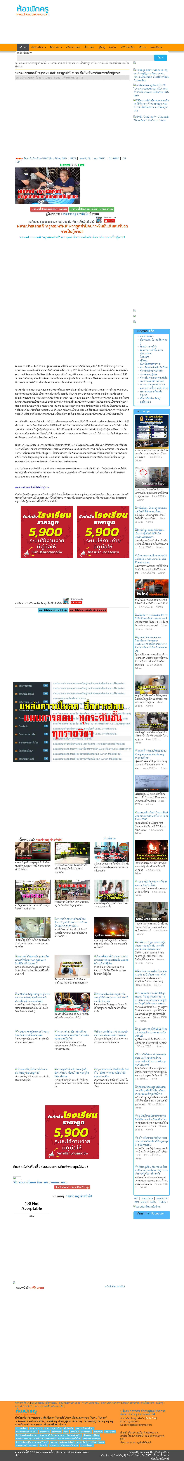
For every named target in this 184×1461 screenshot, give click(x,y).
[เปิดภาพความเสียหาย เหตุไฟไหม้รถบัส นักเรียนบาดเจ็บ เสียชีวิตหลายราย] (152, 559)
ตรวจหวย (33, 1445)
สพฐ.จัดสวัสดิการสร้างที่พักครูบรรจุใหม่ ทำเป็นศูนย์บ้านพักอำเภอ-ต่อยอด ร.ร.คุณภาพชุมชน (151, 699)
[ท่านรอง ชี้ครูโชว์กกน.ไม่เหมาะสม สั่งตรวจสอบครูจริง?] (33, 1071)
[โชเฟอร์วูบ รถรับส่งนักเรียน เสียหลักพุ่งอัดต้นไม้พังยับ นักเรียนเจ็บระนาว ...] (152, 533)
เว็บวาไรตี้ (157, 1455)
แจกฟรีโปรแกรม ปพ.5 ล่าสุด (53, 610)
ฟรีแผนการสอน (73, 47)
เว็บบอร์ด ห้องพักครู (150, 398)
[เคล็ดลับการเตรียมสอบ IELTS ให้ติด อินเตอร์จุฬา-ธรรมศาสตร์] (152, 617)
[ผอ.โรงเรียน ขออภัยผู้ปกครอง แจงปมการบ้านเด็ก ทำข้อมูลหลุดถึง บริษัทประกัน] (152, 1141)
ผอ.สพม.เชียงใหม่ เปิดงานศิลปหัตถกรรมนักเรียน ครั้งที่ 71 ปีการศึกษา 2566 (150, 826)
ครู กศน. (113, 47)
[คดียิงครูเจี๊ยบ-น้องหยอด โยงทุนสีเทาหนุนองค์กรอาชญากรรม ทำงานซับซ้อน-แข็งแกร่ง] (152, 1170)
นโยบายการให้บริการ (69, 1445)
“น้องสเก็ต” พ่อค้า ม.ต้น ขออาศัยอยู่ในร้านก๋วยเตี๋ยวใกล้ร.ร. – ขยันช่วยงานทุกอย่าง (32, 943)
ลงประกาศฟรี (42, 1406)
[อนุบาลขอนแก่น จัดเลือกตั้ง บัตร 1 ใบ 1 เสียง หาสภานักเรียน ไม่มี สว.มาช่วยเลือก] (111, 1073)
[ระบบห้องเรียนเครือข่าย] (151, 1207)
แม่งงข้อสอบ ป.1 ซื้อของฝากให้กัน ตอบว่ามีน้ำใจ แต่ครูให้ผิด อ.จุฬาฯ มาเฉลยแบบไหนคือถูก (150, 797)
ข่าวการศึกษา (22, 1403)
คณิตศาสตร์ (56, 1432)
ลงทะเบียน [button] (155, 47)
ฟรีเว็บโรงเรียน (127, 47)
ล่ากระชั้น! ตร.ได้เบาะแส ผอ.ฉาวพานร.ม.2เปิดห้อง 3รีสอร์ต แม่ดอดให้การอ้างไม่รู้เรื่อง (110, 970)
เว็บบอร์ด (43, 1445)
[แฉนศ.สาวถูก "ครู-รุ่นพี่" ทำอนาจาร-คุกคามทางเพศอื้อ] (111, 891)
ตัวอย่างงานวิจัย (148, 346)
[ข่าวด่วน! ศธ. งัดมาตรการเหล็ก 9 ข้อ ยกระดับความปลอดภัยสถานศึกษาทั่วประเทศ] (152, 432)
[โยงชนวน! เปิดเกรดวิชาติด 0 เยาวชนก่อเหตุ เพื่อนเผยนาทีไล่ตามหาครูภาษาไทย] (152, 477)
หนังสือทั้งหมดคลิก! (115, 1286)
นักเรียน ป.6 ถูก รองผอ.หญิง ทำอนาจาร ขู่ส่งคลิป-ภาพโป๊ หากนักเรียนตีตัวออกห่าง (149, 956)
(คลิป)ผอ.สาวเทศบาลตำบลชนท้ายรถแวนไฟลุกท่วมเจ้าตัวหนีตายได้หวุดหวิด (151, 866)
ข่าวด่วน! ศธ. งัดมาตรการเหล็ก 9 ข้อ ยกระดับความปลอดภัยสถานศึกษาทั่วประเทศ (152, 454)
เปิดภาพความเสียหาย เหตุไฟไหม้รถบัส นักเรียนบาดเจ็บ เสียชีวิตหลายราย (151, 569)
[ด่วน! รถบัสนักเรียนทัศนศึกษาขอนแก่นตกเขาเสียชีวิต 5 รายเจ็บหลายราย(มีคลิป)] (72, 1035)
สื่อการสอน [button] (55, 47)
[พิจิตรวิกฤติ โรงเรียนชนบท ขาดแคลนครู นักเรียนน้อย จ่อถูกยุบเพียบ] (72, 890)
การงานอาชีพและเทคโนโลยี (69, 1439)
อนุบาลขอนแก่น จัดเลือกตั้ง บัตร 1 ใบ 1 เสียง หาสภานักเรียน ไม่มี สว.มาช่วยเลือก (111, 1083)
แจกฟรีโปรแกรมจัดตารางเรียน (49, 209)
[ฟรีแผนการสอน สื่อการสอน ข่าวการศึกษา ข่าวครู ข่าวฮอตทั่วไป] (33, 11)
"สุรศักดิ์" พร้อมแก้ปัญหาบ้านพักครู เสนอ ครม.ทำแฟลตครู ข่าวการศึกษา (151, 764)
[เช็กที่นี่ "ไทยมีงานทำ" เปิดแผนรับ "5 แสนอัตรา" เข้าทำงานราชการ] (151, 118)
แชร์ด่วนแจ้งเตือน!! (67, 1442)
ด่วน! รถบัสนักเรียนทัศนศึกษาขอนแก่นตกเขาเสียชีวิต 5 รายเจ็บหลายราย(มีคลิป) (70, 1045)
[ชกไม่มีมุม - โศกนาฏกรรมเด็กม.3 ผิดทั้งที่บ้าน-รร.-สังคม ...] (152, 509)
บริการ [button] (141, 47)
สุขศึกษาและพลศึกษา (91, 1439)
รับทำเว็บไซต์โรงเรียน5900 (138, 1455)
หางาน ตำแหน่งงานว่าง (152, 384)
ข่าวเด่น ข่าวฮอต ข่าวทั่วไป (154, 377)
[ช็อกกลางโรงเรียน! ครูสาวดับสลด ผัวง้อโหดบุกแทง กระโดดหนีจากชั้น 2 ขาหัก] (111, 998)
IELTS (73, 158)
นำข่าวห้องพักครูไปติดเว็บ (132, 1418)
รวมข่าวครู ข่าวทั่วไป (36, 63)
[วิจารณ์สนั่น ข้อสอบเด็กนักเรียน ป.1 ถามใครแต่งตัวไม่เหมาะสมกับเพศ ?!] (72, 966)
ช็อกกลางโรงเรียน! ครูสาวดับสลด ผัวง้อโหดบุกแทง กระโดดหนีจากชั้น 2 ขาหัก (110, 1008)
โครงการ (144, 357)
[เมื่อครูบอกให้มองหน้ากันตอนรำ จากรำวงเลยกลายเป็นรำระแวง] (111, 1033)
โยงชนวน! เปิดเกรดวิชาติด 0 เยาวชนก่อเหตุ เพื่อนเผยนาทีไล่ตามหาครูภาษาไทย (151, 493)
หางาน (101, 1442)
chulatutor (147, 1198)
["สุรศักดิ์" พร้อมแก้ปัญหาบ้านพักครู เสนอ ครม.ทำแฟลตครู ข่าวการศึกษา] (152, 754)
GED (64, 158)
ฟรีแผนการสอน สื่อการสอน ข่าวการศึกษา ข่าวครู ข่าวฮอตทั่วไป (142, 1412)
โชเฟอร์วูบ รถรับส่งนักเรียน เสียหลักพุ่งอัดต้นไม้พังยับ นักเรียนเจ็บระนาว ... (151, 544)
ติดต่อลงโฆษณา (87, 1445)
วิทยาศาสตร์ (44, 1432)
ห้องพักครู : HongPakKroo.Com (154, 1452)
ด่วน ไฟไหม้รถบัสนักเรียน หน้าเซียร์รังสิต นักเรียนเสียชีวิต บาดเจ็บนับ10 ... (151, 603)
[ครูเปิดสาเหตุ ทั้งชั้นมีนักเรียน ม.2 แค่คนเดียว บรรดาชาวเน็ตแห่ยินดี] (152, 1032)
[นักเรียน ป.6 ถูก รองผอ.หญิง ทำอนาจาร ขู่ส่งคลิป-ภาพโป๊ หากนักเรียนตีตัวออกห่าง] (152, 946)
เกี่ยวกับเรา (54, 1445)
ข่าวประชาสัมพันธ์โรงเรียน (26, 1432)
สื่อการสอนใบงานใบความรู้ (27, 1435)
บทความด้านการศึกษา (152, 381)
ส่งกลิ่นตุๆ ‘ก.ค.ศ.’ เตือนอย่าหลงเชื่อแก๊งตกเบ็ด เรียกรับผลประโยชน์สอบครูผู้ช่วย (151, 736)
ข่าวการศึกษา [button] (38, 47)
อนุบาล (54, 1442)
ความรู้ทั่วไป (82, 1442)
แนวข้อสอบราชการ (150, 364)
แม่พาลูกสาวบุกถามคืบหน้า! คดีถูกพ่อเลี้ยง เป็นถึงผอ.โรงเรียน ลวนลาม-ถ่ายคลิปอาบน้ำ (111, 867)
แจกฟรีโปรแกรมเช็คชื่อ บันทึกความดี (92, 209)
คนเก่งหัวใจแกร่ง (41, 1442)
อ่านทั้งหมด (110, 838)
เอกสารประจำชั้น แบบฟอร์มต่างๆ (68, 1435)
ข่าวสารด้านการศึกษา (151, 370)
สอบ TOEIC (99, 158)
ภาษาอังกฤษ (86, 1432)
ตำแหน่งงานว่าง (36, 1428)
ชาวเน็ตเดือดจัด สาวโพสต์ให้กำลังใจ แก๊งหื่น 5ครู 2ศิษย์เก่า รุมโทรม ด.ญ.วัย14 (71, 869)
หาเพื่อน (92, 1442)
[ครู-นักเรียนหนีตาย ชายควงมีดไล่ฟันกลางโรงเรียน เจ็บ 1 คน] (152, 1117)
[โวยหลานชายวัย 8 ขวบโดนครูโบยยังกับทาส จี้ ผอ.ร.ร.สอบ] (33, 1033)
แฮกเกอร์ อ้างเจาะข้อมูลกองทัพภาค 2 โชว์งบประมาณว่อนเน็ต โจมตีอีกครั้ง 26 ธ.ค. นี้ (32, 970)
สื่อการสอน (89, 47)
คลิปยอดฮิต (68, 1428)
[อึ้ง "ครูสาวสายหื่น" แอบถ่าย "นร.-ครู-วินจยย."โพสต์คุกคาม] (33, 892)
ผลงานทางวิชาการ (111, 1403)
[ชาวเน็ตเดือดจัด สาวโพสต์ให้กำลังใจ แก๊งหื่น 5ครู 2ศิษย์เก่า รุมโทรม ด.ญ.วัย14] (72, 853)
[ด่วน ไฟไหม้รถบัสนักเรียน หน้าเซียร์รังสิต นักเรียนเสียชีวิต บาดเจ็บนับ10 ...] (152, 588)
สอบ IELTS (84, 158)
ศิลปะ (66, 1432)
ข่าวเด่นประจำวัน (24, 1406)
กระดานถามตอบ (90, 1403)
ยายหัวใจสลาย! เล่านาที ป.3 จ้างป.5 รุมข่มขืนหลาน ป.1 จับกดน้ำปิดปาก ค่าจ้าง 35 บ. (71, 933)
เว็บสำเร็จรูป (119, 1455)
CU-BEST (114, 158)
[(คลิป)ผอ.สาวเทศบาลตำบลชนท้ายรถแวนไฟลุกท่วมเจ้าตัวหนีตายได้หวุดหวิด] (152, 851)
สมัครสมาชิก (57, 1406)
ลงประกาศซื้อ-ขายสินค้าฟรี (154, 388)
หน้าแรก (23, 47)
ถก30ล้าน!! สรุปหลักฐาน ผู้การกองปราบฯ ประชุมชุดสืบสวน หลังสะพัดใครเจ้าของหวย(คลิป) (31, 1008)
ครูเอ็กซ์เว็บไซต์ (144, 1442)
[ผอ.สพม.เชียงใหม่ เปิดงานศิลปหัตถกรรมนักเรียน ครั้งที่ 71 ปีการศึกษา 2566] (152, 816)
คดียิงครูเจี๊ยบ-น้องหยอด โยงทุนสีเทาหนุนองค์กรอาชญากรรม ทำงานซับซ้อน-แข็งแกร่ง (151, 1180)
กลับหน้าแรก (106, 1455)
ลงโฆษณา (145, 402)
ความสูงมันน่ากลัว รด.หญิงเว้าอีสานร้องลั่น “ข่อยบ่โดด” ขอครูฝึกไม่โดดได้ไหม (72, 1083)
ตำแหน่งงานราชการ (69, 1403)
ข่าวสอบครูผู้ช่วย (149, 374)
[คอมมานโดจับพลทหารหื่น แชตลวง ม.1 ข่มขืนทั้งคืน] (152, 883)
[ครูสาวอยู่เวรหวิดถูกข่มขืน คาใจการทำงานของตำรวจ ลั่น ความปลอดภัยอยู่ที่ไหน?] (111, 928)
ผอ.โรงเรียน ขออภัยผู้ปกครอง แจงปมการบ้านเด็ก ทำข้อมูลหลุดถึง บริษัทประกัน (151, 1152)
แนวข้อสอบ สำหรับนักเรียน (154, 367)
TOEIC (162, 1201)
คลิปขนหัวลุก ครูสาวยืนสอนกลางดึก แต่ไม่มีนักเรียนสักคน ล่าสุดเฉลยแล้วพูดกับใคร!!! (151, 1101)
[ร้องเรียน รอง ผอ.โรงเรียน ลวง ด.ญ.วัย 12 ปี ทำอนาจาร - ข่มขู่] (152, 973)
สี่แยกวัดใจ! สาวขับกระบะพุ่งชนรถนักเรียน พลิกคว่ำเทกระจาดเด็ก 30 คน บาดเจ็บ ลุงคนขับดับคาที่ (151, 1072)
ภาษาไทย (75, 1432)
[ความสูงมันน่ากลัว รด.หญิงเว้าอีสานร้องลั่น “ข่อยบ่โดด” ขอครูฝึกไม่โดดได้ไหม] (72, 1073)
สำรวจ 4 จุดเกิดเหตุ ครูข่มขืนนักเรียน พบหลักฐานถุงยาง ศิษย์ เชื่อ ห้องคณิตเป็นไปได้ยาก (32, 866)
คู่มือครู (101, 47)
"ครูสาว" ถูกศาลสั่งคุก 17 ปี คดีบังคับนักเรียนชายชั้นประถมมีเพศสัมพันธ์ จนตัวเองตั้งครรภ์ (151, 927)
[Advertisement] (112, 23)
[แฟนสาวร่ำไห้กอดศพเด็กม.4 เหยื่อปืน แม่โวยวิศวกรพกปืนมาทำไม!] (72, 1002)
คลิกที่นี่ (140, 1435)
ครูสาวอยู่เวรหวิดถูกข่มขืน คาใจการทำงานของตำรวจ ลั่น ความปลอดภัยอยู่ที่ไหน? (110, 944)
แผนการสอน (146, 336)
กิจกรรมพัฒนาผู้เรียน (24, 1442)
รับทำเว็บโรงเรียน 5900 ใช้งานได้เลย (42, 158)
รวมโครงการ (147, 1403)
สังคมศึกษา (98, 1432)
